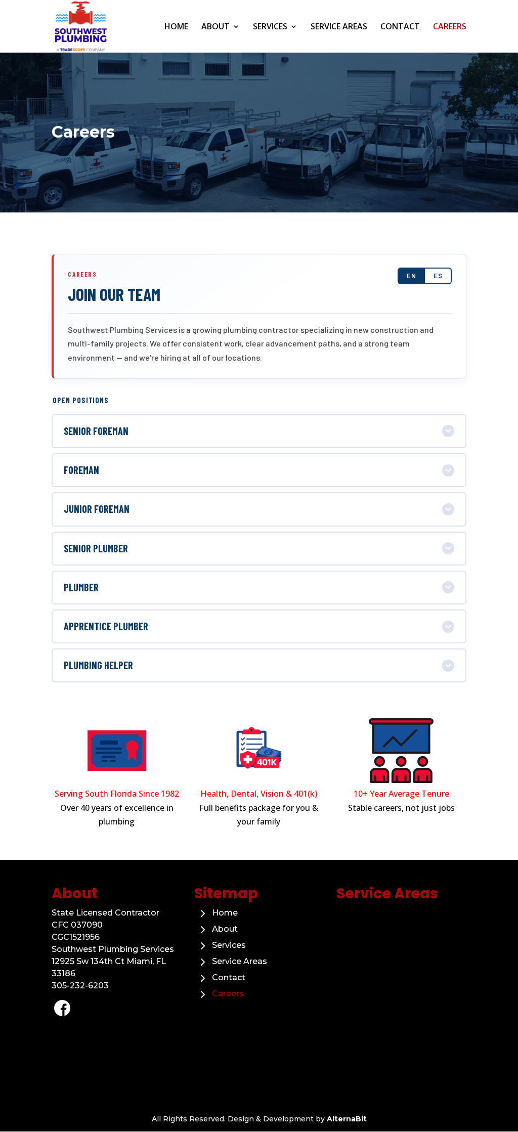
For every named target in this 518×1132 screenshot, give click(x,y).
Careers (449, 27)
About (215, 27)
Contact (400, 27)
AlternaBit (347, 1118)
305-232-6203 (80, 985)
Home (176, 27)
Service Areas (339, 27)
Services (270, 27)
